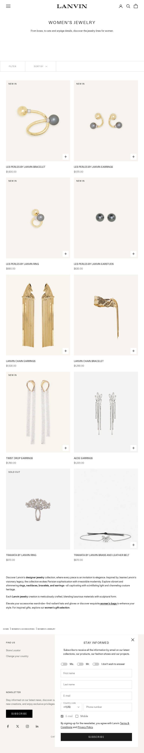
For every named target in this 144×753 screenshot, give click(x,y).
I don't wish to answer (113, 663)
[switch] (64, 664)
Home (6, 629)
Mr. (87, 663)
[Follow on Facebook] (8, 726)
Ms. (72, 663)
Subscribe (96, 737)
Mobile (84, 716)
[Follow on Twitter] (18, 726)
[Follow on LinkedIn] (37, 726)
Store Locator (13, 650)
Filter (12, 66)
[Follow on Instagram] (27, 726)
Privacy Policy (85, 727)
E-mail (69, 716)
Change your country (17, 656)
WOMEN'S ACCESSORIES (23, 629)
